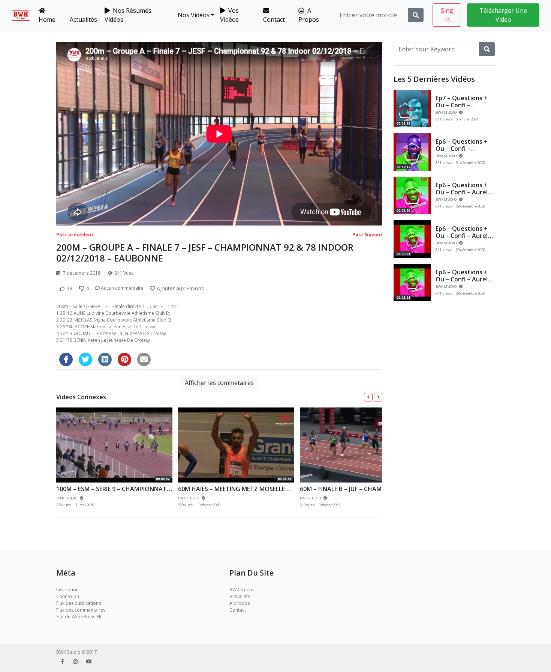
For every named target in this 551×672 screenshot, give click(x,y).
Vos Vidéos (229, 15)
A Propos (308, 15)
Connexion (67, 596)
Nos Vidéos (193, 15)
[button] (368, 397)
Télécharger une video (503, 15)
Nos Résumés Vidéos (128, 15)
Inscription (67, 589)
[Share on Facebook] (66, 359)
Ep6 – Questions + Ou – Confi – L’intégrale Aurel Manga (462, 152)
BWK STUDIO (447, 112)
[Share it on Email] (144, 359)
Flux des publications (78, 603)
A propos (239, 603)
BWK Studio (241, 589)
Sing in (447, 15)
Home (47, 19)
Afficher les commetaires (219, 383)
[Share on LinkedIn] (105, 359)
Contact (274, 19)
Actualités (83, 19)
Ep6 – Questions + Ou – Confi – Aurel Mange (462, 235)
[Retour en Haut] (21, 627)
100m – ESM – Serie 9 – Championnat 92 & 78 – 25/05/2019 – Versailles (160, 489)
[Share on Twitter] (85, 359)
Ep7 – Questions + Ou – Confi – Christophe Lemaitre (462, 109)
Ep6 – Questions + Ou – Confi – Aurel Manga (462, 192)
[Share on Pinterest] (124, 359)
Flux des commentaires (80, 610)
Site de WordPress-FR (79, 616)
